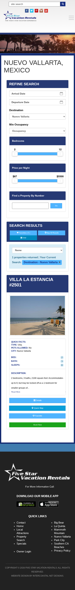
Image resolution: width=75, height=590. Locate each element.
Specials (21, 543)
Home (20, 526)
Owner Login (24, 551)
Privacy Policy (62, 550)
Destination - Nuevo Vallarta (41, 262)
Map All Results (52, 233)
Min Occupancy (18, 124)
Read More (15, 392)
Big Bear (59, 522)
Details (38, 400)
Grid (24, 238)
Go (56, 206)
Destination (16, 110)
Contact (21, 522)
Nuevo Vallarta (62, 536)
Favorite (38, 416)
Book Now (37, 425)
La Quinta (59, 526)
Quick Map (38, 408)
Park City (59, 540)
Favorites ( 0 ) (24, 233)
